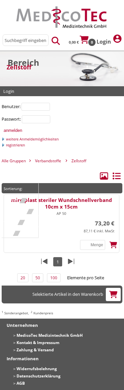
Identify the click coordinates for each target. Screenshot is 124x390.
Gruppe (12, 221)
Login (104, 41)
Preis (10, 232)
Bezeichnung (17, 210)
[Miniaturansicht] (104, 178)
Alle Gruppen (14, 161)
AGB (21, 383)
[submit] (56, 40)
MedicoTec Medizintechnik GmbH (50, 335)
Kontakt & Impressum (38, 342)
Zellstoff (78, 161)
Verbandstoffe (48, 161)
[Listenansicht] (116, 178)
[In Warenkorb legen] (113, 245)
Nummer (13, 199)
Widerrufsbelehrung (37, 368)
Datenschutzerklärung (39, 376)
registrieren (15, 145)
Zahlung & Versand (35, 350)
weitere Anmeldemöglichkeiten (32, 139)
